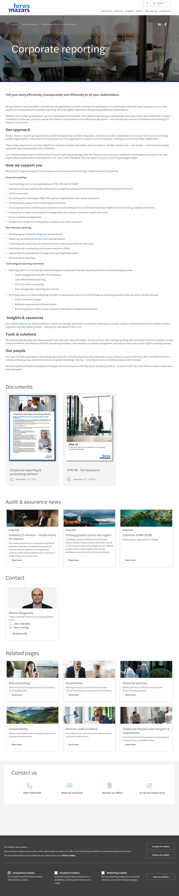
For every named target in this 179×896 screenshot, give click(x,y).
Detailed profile (20, 633)
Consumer (16, 833)
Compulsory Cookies (24, 873)
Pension (13, 217)
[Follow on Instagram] (95, 815)
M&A (42, 198)
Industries (107, 10)
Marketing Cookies (117, 873)
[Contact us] (30, 788)
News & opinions (83, 833)
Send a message (21, 627)
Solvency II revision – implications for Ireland (32, 537)
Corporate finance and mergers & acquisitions (146, 730)
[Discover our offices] (109, 788)
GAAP (12, 193)
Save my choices (161, 876)
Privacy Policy (69, 855)
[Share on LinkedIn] (159, 24)
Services (118, 10)
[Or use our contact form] (149, 788)
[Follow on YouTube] (108, 815)
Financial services (135, 683)
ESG (17, 284)
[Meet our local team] (70, 788)
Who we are (151, 10)
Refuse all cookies (160, 854)
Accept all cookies (160, 846)
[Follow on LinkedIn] (89, 815)
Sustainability (18, 728)
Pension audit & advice (81, 728)
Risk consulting (19, 683)
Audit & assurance (30, 24)
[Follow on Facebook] (101, 815)
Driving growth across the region (88, 535)
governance (37, 238)
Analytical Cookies (70, 873)
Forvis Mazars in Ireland (150, 833)
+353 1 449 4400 (21, 623)
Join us (139, 10)
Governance (74, 683)
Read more (17, 559)
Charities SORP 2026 (137, 535)
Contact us (165, 10)
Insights (129, 10)
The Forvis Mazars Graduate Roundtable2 (119, 834)
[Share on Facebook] (165, 24)
